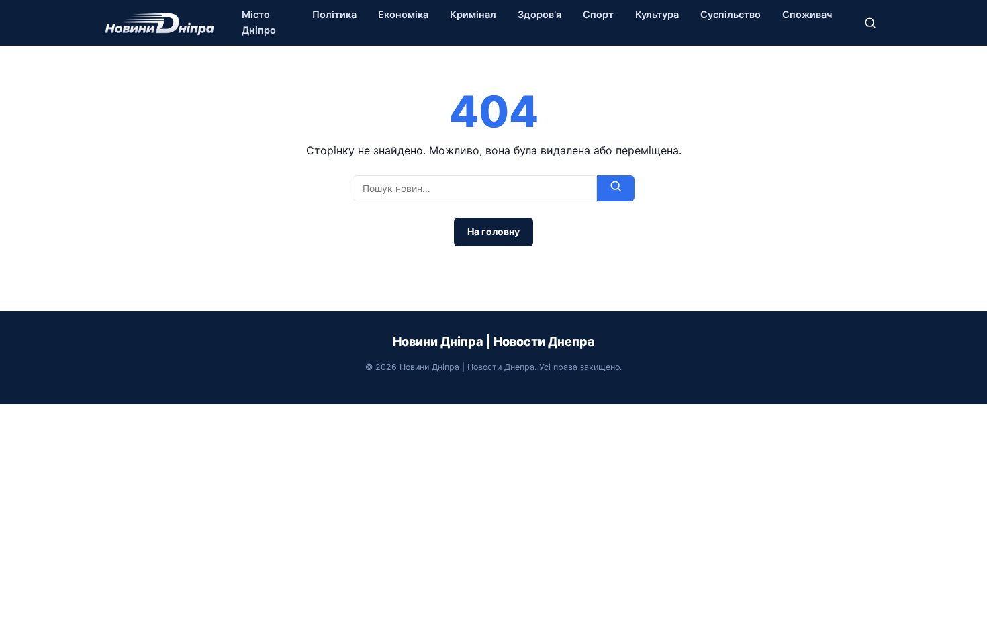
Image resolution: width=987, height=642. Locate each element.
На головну (493, 231)
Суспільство (730, 15)
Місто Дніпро (259, 22)
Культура (657, 15)
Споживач (807, 15)
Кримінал (473, 15)
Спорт (598, 15)
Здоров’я (539, 15)
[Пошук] (870, 23)
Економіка (403, 15)
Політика (334, 15)
